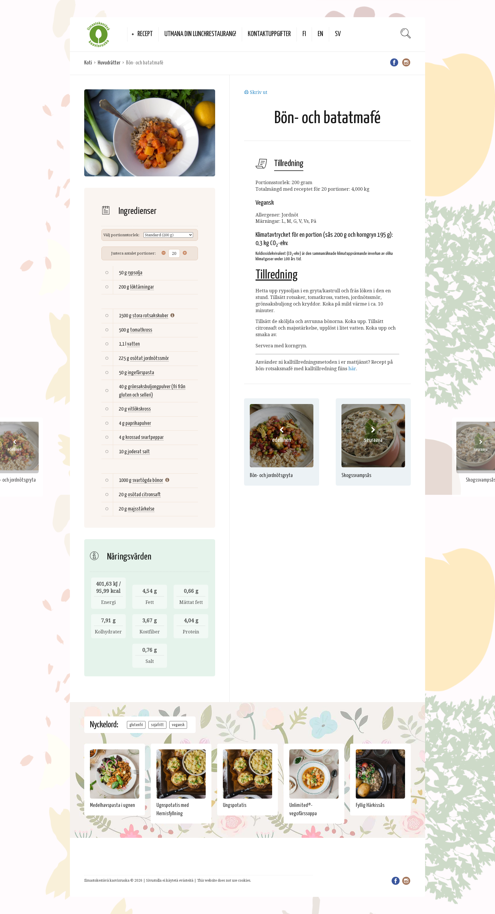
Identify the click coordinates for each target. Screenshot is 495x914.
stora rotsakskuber (150, 315)
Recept (145, 34)
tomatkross (141, 330)
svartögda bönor (147, 480)
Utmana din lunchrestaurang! (200, 34)
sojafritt (157, 725)
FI (304, 34)
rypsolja (135, 272)
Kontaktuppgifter (269, 34)
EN (320, 34)
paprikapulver (138, 423)
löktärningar (142, 287)
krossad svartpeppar (144, 437)
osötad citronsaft (144, 494)
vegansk (178, 725)
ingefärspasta (141, 372)
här (352, 368)
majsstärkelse (141, 509)
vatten (133, 344)
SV (338, 34)
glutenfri (136, 725)
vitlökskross (139, 409)
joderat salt (139, 451)
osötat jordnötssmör (149, 358)
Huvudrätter (109, 63)
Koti (88, 63)
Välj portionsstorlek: (121, 235)
